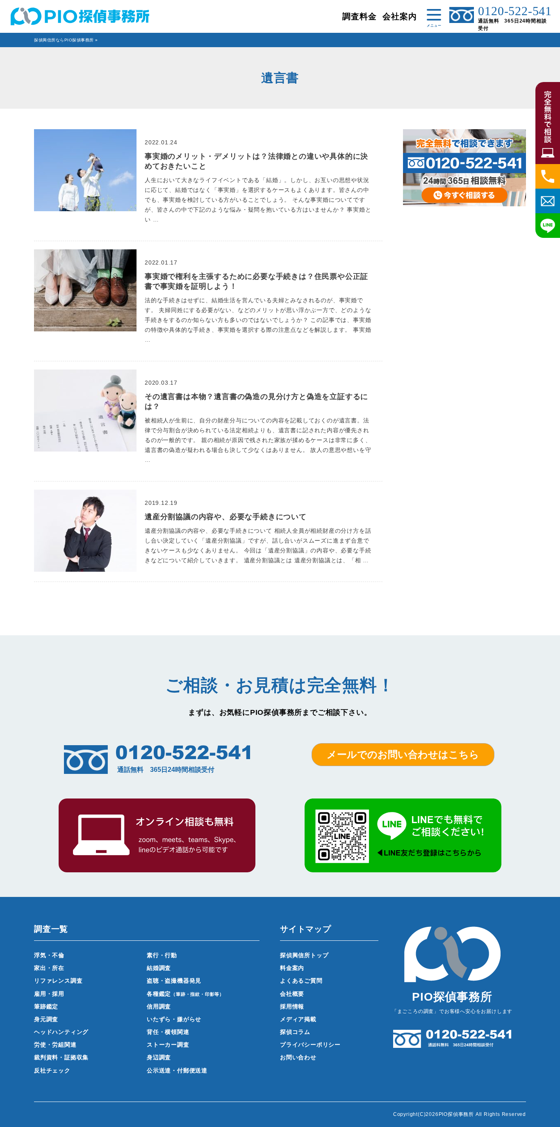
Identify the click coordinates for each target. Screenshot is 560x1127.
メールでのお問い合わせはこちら (403, 754)
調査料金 (359, 16)
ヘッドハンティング (61, 1032)
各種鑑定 (185, 993)
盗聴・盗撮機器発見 (174, 980)
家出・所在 (49, 968)
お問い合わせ (298, 1057)
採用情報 (292, 1006)
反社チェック (52, 1070)
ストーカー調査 (168, 1044)
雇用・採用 (49, 993)
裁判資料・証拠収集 (61, 1057)
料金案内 (292, 968)
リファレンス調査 (58, 980)
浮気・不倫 (49, 955)
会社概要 (292, 993)
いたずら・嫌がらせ (174, 1019)
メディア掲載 (298, 1019)
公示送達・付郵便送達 (177, 1070)
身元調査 (46, 1019)
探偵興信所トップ (304, 955)
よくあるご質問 (301, 980)
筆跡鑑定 (46, 1006)
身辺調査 (159, 1057)
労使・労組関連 (55, 1044)
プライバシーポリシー (310, 1044)
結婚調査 (159, 968)
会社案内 (399, 16)
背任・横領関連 (168, 1032)
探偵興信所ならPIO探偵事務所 (64, 40)
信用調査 (159, 1006)
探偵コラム (295, 1032)
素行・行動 (162, 955)
